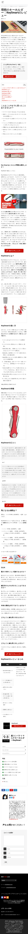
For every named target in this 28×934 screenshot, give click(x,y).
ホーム (2, 6)
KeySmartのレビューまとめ (9, 100)
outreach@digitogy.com (11, 887)
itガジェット (7, 6)
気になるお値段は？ (7, 97)
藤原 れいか (3, 18)
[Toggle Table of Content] (24, 85)
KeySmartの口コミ (6, 95)
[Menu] (3, 2)
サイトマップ (17, 900)
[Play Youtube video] (14, 201)
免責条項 (23, 900)
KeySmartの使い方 (6, 91)
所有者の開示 (20, 901)
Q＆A (3, 98)
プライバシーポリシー (8, 900)
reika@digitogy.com (13, 819)
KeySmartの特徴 (6, 93)
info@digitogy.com (8, 884)
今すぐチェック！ (15, 251)
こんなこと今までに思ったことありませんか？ (14, 87)
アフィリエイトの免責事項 (10, 901)
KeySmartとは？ (6, 89)
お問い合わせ (17, 902)
